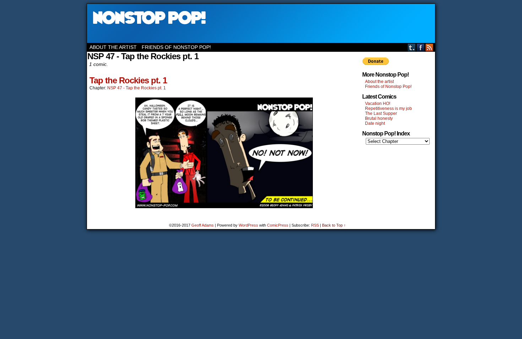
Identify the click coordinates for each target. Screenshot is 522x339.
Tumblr (411, 47)
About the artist (113, 47)
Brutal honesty (379, 118)
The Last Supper (381, 113)
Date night (375, 123)
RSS (429, 47)
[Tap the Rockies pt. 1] (224, 206)
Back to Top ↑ (334, 225)
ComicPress (277, 225)
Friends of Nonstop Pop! (176, 47)
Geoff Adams (202, 225)
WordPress (248, 225)
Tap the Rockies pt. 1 (128, 80)
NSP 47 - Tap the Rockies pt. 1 (136, 87)
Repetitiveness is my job (388, 108)
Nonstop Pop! (261, 23)
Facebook (420, 47)
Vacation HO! (377, 103)
